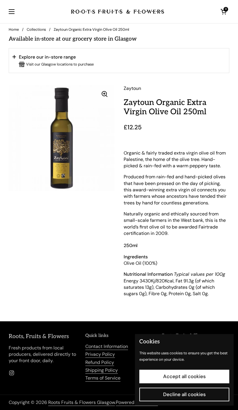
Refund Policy (99, 362)
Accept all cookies (184, 376)
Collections (36, 29)
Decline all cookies (184, 394)
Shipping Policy (101, 370)
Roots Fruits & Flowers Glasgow (81, 402)
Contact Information (106, 346)
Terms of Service (102, 378)
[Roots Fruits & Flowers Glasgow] (117, 11)
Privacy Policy (100, 354)
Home (14, 29)
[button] (119, 60)
